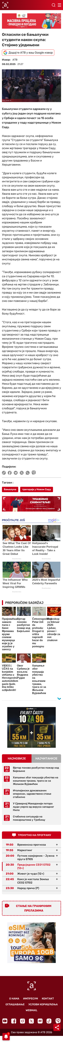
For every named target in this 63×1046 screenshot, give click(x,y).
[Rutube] (40, 1021)
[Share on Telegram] (16, 473)
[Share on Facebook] (10, 473)
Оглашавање (15, 1004)
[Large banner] (31, 21)
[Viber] (58, 1021)
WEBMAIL (31, 1010)
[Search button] (53, 5)
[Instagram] (22, 1021)
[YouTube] (4, 1020)
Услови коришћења (43, 1004)
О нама (14, 998)
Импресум (30, 998)
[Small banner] (31, 727)
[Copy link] (4, 473)
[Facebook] (13, 1021)
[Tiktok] (49, 1021)
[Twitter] (31, 1021)
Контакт (48, 998)
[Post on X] (22, 473)
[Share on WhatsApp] (28, 473)
